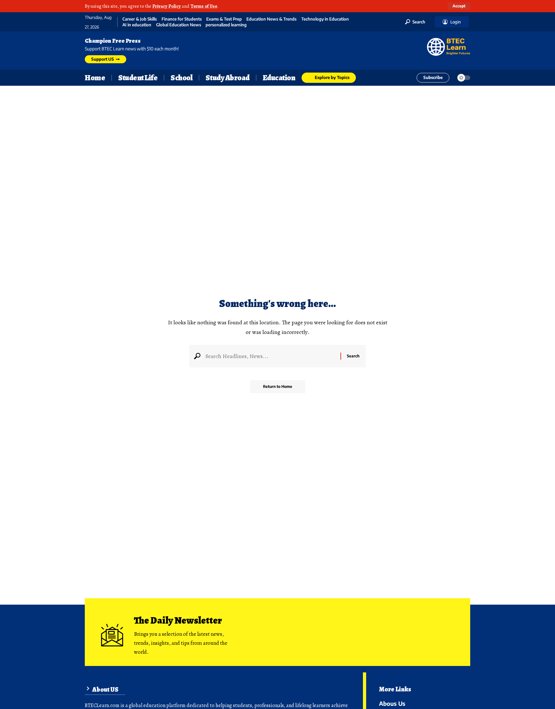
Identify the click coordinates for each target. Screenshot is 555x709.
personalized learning (226, 25)
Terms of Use (203, 6)
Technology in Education (325, 19)
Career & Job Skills (139, 19)
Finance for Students (182, 19)
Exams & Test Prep (224, 19)
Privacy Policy (166, 6)
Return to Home (277, 386)
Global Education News (178, 25)
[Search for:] (270, 356)
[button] (459, 6)
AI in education (136, 25)
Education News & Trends (271, 19)
